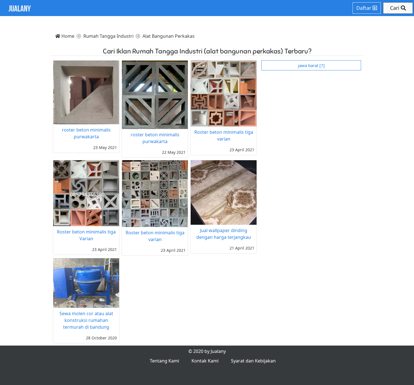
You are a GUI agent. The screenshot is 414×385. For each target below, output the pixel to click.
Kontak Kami (205, 361)
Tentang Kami (164, 361)
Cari (395, 8)
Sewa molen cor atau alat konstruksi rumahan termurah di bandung (86, 320)
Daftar (364, 8)
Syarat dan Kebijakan (253, 361)
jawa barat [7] (311, 65)
